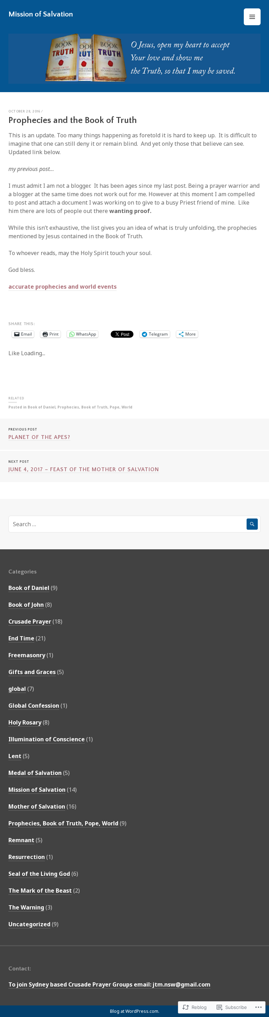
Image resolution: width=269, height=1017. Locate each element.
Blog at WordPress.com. (134, 1011)
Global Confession (33, 705)
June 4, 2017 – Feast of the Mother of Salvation (83, 466)
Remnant (21, 840)
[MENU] (252, 16)
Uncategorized (29, 924)
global (17, 689)
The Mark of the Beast (40, 890)
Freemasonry (26, 655)
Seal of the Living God (39, 874)
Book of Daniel (41, 407)
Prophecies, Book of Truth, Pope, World (94, 407)
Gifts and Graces (32, 672)
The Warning (26, 907)
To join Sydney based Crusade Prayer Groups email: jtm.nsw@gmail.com (109, 984)
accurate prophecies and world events (62, 286)
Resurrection (26, 857)
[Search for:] (134, 524)
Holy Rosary (24, 722)
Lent (14, 756)
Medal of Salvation (35, 773)
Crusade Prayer (29, 621)
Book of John (26, 605)
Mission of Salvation (40, 14)
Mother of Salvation (36, 806)
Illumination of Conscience (46, 739)
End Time (21, 638)
